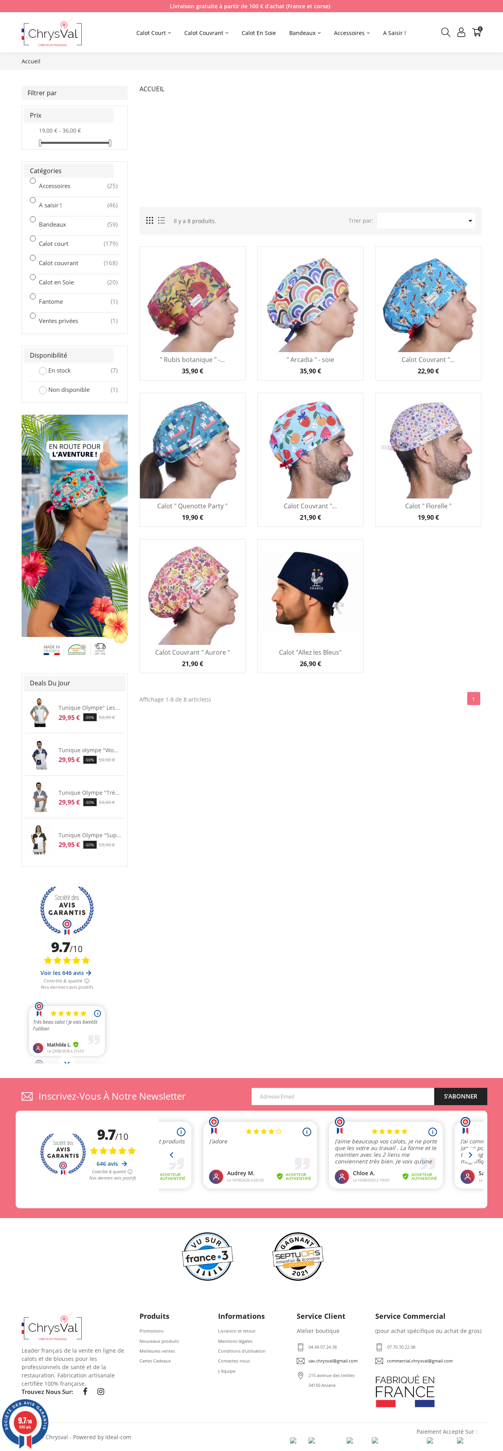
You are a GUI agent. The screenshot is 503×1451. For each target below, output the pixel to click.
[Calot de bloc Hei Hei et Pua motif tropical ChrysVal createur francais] (75, 537)
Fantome (68, 301)
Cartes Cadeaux (155, 1361)
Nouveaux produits (159, 1341)
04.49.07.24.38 (322, 1347)
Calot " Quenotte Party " (192, 506)
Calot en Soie (68, 282)
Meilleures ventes (157, 1351)
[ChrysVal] (52, 1326)
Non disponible (77, 389)
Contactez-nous (234, 1361)
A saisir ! (68, 205)
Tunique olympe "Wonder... (90, 750)
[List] (161, 220)
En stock (77, 370)
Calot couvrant (68, 263)
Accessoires (68, 186)
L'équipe (226, 1371)
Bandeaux (68, 224)
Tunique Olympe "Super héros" (90, 835)
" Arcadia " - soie (310, 360)
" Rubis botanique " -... (192, 360)
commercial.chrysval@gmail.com (420, 1361)
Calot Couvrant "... (428, 360)
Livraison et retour (236, 1331)
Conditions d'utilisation (242, 1351)
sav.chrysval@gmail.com (333, 1361)
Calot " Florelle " (428, 506)
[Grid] (150, 220)
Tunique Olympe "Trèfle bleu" (90, 792)
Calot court (68, 243)
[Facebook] (85, 1392)
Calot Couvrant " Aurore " (192, 652)
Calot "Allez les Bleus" (310, 652)
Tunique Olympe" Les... (89, 707)
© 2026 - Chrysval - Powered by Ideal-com (76, 1437)
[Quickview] (233, 287)
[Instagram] (101, 1392)
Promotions (151, 1331)
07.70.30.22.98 (401, 1347)
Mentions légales (235, 1341)
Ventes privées (68, 321)
